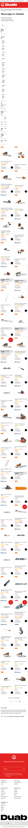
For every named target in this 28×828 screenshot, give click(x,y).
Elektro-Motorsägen (3, 54)
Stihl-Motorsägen (3, 90)
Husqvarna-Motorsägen (3, 64)
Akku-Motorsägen (3, 42)
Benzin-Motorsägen (3, 47)
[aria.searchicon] (1, 9)
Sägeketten (3, 86)
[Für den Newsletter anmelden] (24, 768)
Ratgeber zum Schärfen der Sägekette (16, 716)
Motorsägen (2, 37)
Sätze (2, 124)
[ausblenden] (3, 118)
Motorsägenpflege (3, 76)
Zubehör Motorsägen (3, 96)
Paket (2, 122)
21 (17, 701)
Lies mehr (9, 775)
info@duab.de (4, 782)
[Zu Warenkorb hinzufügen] (12, 167)
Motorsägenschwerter (3, 81)
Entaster (3, 59)
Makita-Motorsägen (3, 70)
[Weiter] (19, 701)
